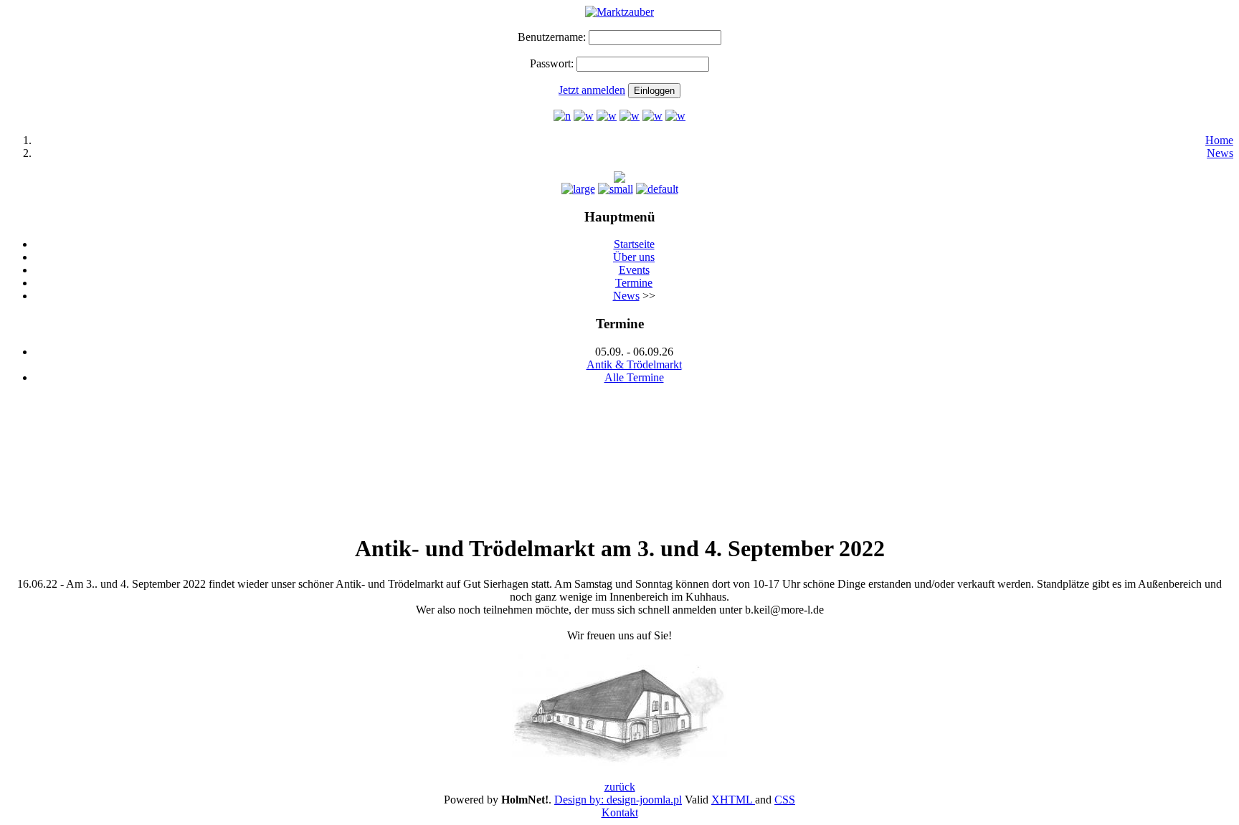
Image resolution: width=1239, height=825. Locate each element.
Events (634, 270)
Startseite (634, 244)
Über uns (634, 257)
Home (1219, 140)
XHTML (733, 799)
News (1220, 153)
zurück (619, 787)
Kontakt (620, 812)
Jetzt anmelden (592, 90)
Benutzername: (552, 37)
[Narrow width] (562, 116)
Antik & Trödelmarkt (634, 364)
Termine (633, 283)
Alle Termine (634, 377)
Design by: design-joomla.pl (618, 799)
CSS (784, 799)
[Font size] (578, 189)
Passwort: (552, 63)
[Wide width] (584, 116)
